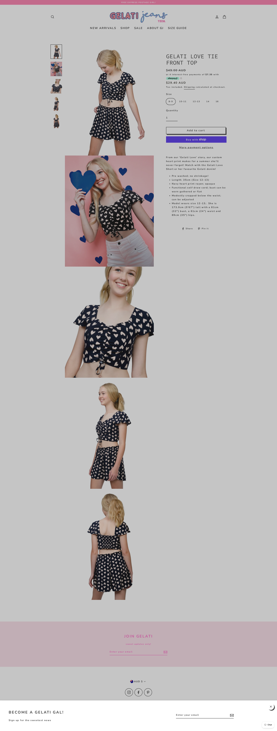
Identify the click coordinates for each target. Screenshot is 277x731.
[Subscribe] (231, 715)
